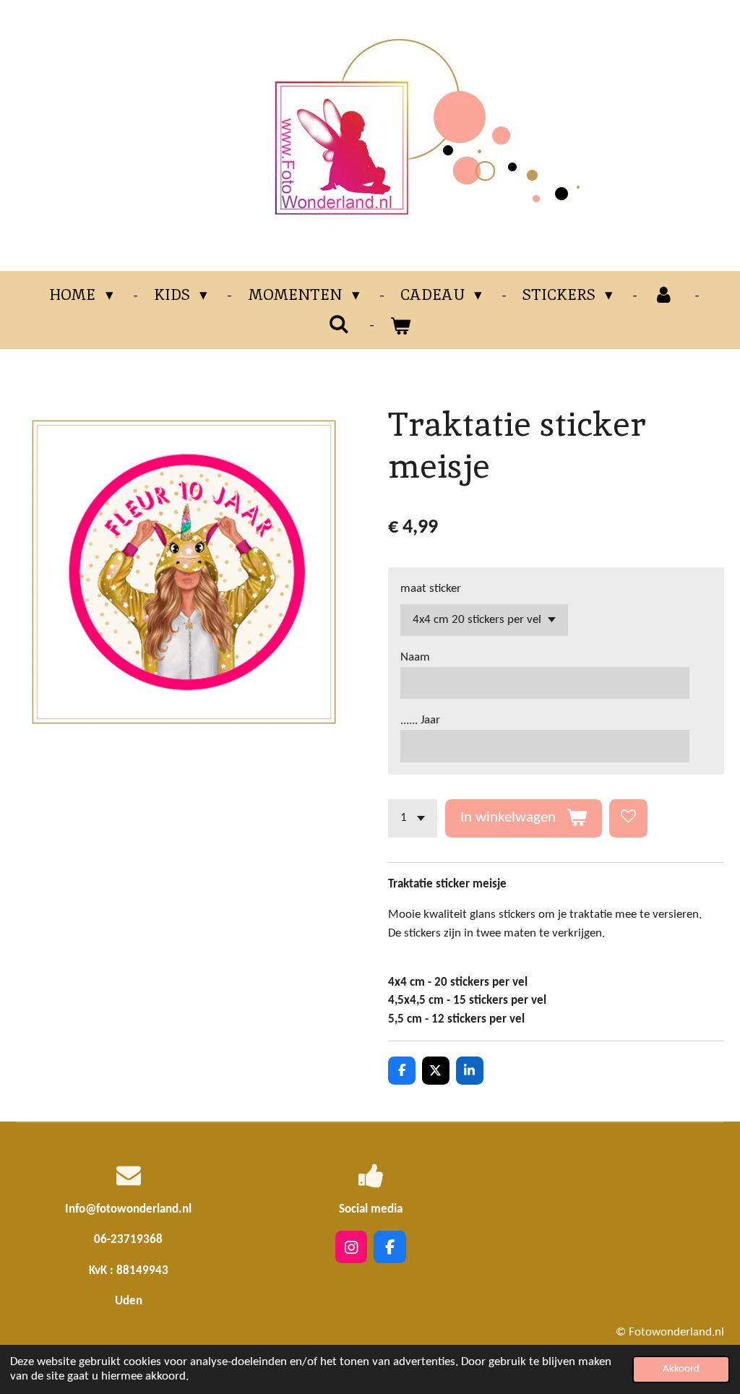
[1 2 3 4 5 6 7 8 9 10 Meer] (412, 818)
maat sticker (430, 588)
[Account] (664, 295)
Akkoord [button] (681, 1369)
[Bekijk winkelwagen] (400, 326)
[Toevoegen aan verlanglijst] (628, 818)
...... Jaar (420, 720)
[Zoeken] (339, 324)
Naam (415, 657)
